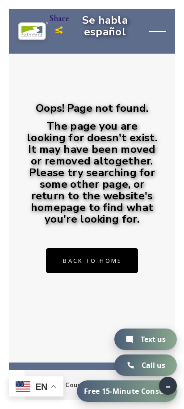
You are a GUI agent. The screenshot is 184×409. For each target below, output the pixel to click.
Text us (153, 339)
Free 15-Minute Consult (127, 391)
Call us (153, 365)
